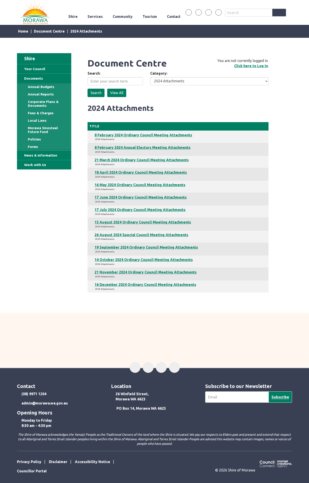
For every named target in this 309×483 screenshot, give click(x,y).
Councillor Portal (32, 471)
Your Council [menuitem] (34, 69)
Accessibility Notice (92, 462)
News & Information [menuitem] (40, 155)
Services (95, 16)
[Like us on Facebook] (188, 12)
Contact (174, 16)
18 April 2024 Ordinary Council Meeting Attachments (141, 172)
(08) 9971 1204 (33, 394)
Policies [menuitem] (34, 139)
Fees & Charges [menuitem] (41, 113)
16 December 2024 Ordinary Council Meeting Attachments (145, 285)
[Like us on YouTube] (218, 12)
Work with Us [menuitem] (35, 165)
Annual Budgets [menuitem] (41, 87)
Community (123, 16)
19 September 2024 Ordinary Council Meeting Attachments (146, 247)
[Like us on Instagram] (208, 12)
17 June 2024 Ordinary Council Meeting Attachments (141, 197)
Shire (73, 16)
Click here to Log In (251, 66)
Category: (158, 73)
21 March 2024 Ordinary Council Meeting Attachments (142, 160)
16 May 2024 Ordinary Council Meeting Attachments (140, 185)
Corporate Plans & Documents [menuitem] (43, 103)
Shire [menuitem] (29, 58)
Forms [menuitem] (33, 147)
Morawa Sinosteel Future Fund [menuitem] (43, 130)
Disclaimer (58, 462)
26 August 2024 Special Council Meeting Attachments (141, 235)
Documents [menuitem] (33, 78)
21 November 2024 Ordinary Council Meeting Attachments (146, 272)
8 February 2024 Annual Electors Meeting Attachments (142, 147)
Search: (94, 73)
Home (23, 31)
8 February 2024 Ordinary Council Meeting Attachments (143, 135)
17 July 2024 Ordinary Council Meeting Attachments (140, 210)
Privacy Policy (29, 462)
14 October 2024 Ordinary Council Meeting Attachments (144, 260)
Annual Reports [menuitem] (41, 94)
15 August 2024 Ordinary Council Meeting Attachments (143, 222)
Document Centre (49, 31)
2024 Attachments (86, 31)
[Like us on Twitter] (198, 12)
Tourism (150, 16)
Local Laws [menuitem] (37, 120)
